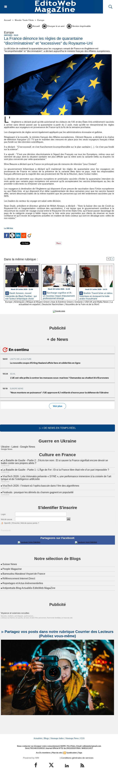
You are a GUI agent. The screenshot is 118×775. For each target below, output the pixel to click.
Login (3, 514)
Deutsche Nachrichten (52, 304)
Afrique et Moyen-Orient (37, 302)
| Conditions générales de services (76, 758)
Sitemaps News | (72, 738)
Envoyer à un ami (55, 26)
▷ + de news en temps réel (57, 428)
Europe (40, 20)
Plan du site (57, 753)
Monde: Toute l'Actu (24, 20)
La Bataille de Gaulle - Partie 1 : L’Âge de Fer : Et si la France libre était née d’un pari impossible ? (55, 469)
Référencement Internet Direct (18, 578)
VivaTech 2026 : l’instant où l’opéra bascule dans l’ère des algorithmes (40, 485)
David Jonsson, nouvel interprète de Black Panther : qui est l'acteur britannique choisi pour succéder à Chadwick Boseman (21, 295)
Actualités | (38, 738)
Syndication (71, 753)
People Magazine (12, 569)
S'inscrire (16, 523)
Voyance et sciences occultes (15, 613)
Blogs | (47, 738)
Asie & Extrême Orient (62, 302)
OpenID (7, 523)
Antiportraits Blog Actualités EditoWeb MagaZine (28, 588)
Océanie (79, 302)
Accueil (7, 20)
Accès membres (43, 753)
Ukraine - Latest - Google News (18, 446)
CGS (82, 738)
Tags (80, 753)
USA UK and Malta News (96, 302)
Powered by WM (31, 758)
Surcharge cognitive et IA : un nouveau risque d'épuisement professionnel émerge (59, 295)
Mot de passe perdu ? (30, 523)
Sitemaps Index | (57, 738)
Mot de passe (6, 519)
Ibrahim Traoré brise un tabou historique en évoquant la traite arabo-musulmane (95, 295)
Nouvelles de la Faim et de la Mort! (82, 304)
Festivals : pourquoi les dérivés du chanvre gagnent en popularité (37, 492)
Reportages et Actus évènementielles (22, 583)
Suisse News (9, 564)
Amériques (19, 302)
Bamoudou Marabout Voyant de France (23, 573)
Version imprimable (81, 26)
